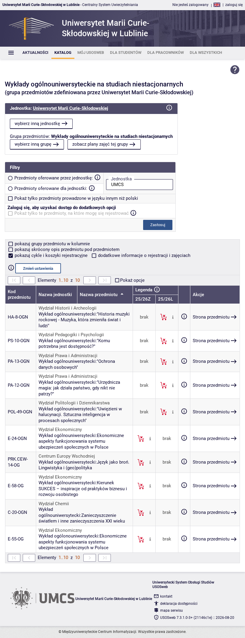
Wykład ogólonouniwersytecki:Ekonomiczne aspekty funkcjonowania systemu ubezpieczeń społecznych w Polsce (83, 541)
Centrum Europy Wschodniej (67, 456)
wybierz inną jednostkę (37, 123)
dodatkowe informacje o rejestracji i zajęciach (143, 255)
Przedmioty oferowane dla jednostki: (50, 188)
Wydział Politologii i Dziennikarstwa (74, 403)
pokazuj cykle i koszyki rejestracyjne (51, 255)
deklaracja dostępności (178, 604)
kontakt (166, 596)
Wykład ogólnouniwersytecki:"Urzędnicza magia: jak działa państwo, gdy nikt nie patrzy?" (79, 388)
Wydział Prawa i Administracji (68, 355)
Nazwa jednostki (55, 294)
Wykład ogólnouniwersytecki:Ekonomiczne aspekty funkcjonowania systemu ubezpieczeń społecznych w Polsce (81, 441)
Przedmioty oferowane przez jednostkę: (53, 178)
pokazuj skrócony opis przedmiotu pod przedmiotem (66, 249)
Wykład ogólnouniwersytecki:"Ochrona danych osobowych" (77, 364)
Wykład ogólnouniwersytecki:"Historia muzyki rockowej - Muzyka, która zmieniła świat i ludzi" (84, 319)
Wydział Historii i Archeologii (68, 308)
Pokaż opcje (132, 280)
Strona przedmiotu (211, 317)
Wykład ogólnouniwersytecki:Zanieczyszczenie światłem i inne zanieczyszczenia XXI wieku (82, 515)
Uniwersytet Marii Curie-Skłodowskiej (70, 108)
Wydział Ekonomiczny (60, 429)
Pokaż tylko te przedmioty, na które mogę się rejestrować (71, 213)
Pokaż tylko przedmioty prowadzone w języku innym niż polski (76, 198)
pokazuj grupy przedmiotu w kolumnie (51, 243)
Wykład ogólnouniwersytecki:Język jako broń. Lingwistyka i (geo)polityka (84, 465)
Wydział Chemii (54, 503)
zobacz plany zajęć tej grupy (100, 144)
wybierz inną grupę (33, 144)
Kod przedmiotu (19, 294)
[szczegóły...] (173, 316)
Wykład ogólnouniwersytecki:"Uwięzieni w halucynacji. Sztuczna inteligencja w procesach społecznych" (80, 414)
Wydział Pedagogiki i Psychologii (71, 334)
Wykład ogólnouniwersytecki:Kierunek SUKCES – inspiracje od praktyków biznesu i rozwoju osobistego (83, 488)
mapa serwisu (171, 610)
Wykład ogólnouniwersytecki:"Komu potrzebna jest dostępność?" (74, 343)
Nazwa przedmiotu (99, 294)
